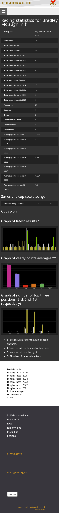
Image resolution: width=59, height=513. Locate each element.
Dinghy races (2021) (17, 388)
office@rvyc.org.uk (17, 472)
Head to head (14, 394)
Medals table (14, 369)
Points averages (15, 391)
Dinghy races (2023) (17, 381)
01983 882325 (14, 454)
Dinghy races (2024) (17, 378)
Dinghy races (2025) (17, 375)
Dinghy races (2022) (17, 385)
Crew (10, 397)
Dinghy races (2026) (17, 372)
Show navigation (3, 11)
